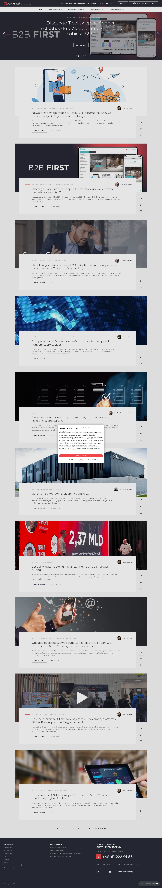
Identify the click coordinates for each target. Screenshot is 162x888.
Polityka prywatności (88, 427)
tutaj (74, 450)
